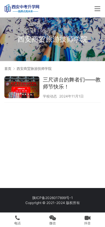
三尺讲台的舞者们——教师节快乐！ (72, 83)
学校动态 (50, 96)
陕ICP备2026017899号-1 (52, 198)
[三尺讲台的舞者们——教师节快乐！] (21, 88)
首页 (7, 68)
